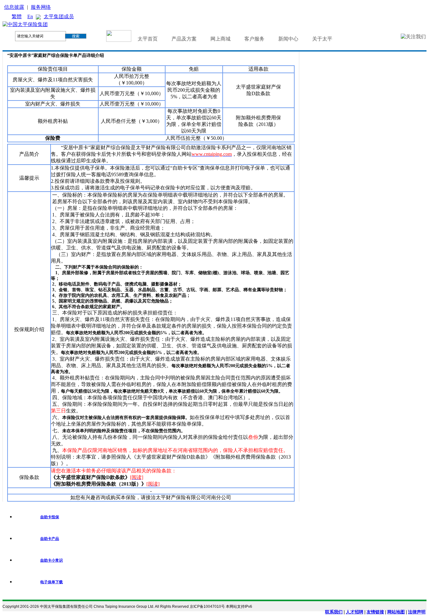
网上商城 (220, 38)
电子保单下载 (51, 582)
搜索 (75, 36)
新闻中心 (288, 38)
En (30, 16)
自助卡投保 (49, 517)
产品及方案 (184, 38)
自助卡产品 (49, 538)
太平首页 (148, 38)
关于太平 (322, 38)
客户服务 (254, 38)
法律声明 (417, 611)
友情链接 (375, 611)
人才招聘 (354, 611)
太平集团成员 (59, 16)
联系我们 (334, 611)
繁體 (17, 16)
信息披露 (14, 7)
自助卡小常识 (51, 560)
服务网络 (41, 7)
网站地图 (396, 611)
